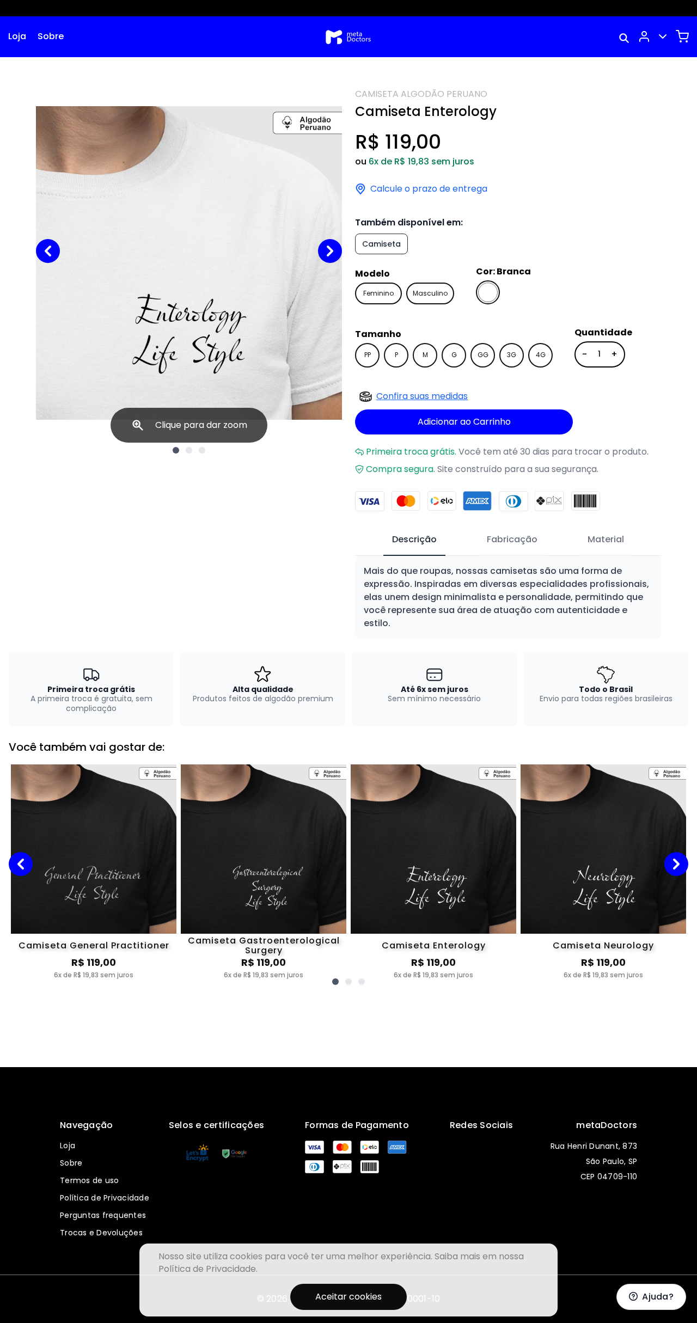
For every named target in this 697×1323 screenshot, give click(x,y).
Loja (17, 36)
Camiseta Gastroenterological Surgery (264, 945)
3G (511, 354)
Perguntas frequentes (103, 1215)
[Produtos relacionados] (335, 981)
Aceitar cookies (348, 1296)
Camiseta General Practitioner (94, 945)
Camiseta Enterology (434, 945)
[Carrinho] (682, 36)
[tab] (414, 540)
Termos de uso (89, 1180)
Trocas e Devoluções (101, 1232)
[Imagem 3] (202, 450)
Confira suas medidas (422, 396)
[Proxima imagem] (330, 251)
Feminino (378, 293)
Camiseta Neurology (603, 945)
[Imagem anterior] (48, 251)
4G (541, 354)
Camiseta (381, 243)
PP (367, 354)
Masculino (430, 293)
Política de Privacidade (104, 1197)
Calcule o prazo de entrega (428, 188)
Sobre (51, 36)
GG (483, 354)
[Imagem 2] (189, 450)
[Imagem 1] (176, 450)
